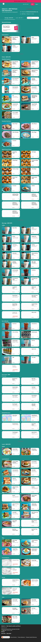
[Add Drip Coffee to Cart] (18, 232)
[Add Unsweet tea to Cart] (38, 328)
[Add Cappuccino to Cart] (38, 241)
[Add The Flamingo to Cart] (18, 437)
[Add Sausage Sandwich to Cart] (38, 83)
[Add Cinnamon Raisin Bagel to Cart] (38, 165)
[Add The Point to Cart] (38, 392)
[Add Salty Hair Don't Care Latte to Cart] (38, 300)
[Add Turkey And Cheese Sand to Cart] (38, 508)
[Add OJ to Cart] (18, 353)
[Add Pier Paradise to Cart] (18, 408)
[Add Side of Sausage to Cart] (18, 137)
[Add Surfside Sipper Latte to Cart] (38, 308)
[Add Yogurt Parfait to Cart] (38, 108)
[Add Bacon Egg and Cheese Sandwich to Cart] (18, 42)
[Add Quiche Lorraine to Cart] (38, 584)
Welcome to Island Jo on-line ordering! (20, 1)
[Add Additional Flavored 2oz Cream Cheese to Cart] (38, 199)
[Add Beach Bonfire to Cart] (18, 400)
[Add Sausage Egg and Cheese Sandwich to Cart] (38, 66)
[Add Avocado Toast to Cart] (18, 108)
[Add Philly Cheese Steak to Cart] (38, 525)
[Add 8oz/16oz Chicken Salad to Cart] (18, 534)
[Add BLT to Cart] (18, 100)
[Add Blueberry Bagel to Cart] (18, 173)
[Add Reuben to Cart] (38, 491)
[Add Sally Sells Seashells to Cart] (38, 408)
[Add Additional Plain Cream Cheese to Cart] (18, 199)
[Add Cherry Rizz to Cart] (18, 420)
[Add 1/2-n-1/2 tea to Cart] (18, 337)
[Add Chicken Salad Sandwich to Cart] (18, 466)
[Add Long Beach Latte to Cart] (18, 291)
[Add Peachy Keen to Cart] (18, 300)
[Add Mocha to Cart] (18, 241)
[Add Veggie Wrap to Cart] (18, 553)
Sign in (37, 4)
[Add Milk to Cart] (18, 362)
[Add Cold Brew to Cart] (38, 275)
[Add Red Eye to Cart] (18, 50)
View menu (3, 633)
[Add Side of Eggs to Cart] (38, 137)
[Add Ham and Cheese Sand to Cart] (18, 508)
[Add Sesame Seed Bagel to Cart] (38, 182)
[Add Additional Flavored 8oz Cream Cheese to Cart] (38, 207)
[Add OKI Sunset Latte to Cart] (38, 291)
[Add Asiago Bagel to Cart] (18, 165)
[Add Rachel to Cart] (18, 500)
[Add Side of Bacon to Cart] (38, 128)
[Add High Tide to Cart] (38, 383)
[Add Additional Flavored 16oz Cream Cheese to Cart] (18, 215)
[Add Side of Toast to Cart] (18, 128)
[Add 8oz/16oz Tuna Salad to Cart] (38, 534)
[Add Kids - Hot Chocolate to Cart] (38, 266)
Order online (8, 633)
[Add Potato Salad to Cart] (18, 604)
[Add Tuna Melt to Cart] (38, 474)
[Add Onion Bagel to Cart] (38, 173)
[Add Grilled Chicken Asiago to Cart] (18, 491)
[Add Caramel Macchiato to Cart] (18, 266)
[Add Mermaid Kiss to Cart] (38, 400)
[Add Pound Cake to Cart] (38, 565)
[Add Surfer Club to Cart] (38, 483)
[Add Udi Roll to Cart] (38, 190)
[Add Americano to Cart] (18, 249)
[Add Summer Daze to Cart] (18, 392)
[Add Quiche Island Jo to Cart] (18, 584)
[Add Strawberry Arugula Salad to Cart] (38, 453)
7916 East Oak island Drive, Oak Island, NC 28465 (10, 629)
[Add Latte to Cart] (38, 42)
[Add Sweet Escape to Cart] (18, 428)
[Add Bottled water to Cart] (38, 337)
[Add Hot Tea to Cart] (38, 345)
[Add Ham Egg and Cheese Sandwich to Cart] (18, 75)
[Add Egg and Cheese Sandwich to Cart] (38, 75)
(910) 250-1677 (4, 627)
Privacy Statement (21, 637)
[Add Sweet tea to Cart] (18, 328)
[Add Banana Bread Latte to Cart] (18, 283)
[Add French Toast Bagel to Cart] (18, 182)
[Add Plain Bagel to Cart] (38, 156)
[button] (10, 18)
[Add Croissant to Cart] (18, 145)
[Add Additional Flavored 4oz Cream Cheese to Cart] (18, 207)
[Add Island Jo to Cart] (18, 483)
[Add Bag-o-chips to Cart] (18, 621)
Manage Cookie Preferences (31, 637)
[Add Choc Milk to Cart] (38, 362)
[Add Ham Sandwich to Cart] (18, 91)
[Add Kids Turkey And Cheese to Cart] (38, 517)
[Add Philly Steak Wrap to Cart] (18, 545)
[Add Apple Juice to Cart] (38, 353)
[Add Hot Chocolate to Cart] (18, 275)
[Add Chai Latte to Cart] (18, 258)
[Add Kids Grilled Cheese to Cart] (18, 525)
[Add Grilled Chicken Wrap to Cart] (38, 545)
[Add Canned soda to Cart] (18, 345)
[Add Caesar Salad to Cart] (18, 453)
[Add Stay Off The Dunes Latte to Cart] (18, 308)
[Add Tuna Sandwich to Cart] (18, 474)
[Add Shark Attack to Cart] (38, 437)
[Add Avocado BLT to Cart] (38, 91)
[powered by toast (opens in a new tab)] (5, 637)
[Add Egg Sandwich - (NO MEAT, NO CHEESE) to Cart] (38, 100)
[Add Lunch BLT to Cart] (18, 517)
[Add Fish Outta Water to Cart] (38, 428)
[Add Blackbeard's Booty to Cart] (18, 383)
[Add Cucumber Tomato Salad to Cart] (18, 613)
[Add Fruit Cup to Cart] (38, 613)
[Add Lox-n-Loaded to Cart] (18, 117)
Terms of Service (13, 637)
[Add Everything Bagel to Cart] (18, 156)
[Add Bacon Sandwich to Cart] (18, 83)
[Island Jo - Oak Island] (3, 4)
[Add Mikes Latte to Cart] (38, 317)
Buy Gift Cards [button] (25, 4)
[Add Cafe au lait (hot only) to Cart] (38, 258)
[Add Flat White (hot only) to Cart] (38, 283)
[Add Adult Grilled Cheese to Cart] (38, 500)
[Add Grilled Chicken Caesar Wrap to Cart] (38, 553)
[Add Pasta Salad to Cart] (38, 604)
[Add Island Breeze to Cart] (38, 420)
